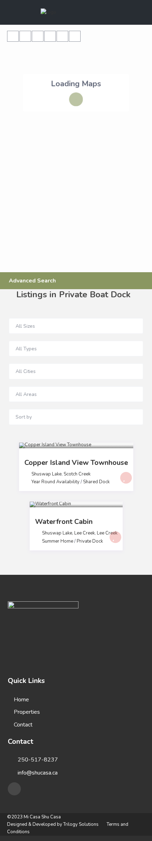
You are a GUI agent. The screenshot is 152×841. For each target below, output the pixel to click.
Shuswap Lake (46, 474)
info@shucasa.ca (38, 773)
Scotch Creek (77, 474)
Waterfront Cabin (64, 522)
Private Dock (90, 541)
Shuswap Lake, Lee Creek (68, 533)
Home (21, 699)
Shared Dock (96, 482)
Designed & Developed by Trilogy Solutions (53, 824)
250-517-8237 (38, 760)
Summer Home (57, 541)
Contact (23, 725)
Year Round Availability (55, 482)
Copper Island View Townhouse (76, 463)
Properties (27, 712)
